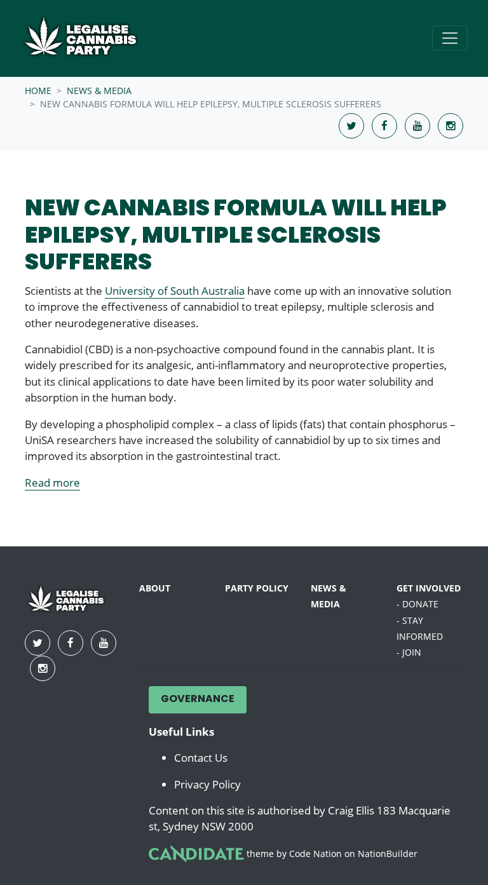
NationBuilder (387, 854)
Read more (52, 482)
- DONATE (417, 604)
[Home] (90, 38)
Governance (197, 699)
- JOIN (408, 652)
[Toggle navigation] (450, 38)
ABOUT (154, 588)
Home (38, 90)
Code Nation (315, 854)
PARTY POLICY (256, 588)
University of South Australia (175, 290)
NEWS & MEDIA (99, 90)
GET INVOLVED (428, 588)
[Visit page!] (353, 125)
